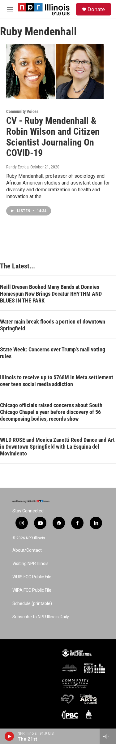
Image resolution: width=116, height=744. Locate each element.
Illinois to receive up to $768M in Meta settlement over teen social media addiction (56, 380)
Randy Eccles (17, 166)
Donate (96, 9)
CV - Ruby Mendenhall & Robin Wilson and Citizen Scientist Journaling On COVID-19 (53, 136)
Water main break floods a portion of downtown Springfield (52, 325)
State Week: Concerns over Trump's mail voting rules (52, 352)
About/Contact (27, 550)
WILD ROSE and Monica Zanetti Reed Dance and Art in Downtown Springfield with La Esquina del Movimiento (57, 447)
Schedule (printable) (32, 603)
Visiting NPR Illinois (30, 563)
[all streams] (108, 736)
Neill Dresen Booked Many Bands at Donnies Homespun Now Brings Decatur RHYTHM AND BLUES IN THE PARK (51, 294)
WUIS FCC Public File (31, 577)
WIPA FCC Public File (31, 590)
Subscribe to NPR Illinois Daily (40, 617)
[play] (9, 736)
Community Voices (22, 111)
